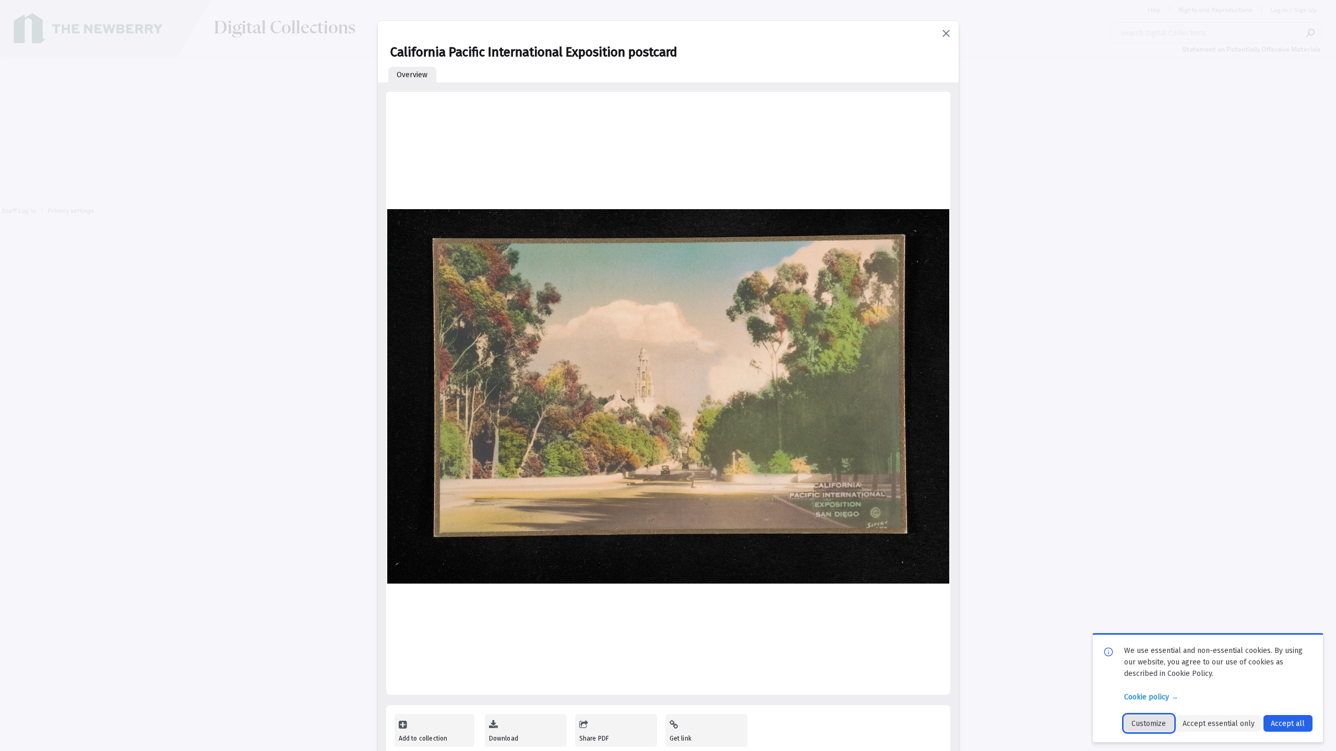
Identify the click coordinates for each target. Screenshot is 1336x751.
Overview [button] (412, 74)
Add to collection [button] (423, 738)
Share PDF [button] (594, 738)
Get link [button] (680, 738)
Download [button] (503, 738)
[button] (946, 33)
